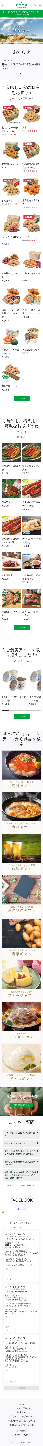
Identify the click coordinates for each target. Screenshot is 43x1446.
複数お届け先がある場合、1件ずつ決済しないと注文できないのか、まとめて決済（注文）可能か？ (20, 1175)
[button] (20, 73)
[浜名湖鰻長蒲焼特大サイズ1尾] (31, 488)
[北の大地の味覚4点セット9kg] (31, 150)
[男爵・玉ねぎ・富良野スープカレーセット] (11, 296)
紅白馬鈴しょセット (10, 275)
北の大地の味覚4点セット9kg (30, 166)
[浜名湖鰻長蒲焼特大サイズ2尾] (11, 525)
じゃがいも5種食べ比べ (11, 239)
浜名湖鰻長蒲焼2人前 (11, 468)
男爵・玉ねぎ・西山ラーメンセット (31, 311)
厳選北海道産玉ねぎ (31, 202)
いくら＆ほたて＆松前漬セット (31, 577)
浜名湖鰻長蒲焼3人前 (30, 468)
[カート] (40, 4)
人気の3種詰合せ (30, 350)
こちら (21, 1185)
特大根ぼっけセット (10, 613)
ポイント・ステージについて (16, 1143)
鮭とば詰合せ (8, 575)
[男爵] (31, 114)
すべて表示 (21, 398)
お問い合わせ (21, 1434)
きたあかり (7, 200)
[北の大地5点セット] (11, 150)
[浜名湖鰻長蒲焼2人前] (11, 452)
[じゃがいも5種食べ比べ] (11, 223)
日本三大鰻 (7, 502)
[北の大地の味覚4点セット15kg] (11, 114)
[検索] (35, 4)
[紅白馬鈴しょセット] (11, 259)
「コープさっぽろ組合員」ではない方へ (20, 1134)
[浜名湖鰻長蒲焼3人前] (31, 452)
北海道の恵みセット (31, 275)
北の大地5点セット (11, 164)
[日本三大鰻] (11, 488)
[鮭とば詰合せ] (11, 561)
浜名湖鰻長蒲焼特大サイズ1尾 (31, 504)
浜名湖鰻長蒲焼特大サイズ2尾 (10, 541)
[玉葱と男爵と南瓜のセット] (11, 336)
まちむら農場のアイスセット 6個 (14, 699)
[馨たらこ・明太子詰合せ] (31, 598)
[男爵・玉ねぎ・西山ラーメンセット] (31, 296)
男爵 (24, 127)
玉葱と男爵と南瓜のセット (10, 352)
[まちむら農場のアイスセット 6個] (15, 680)
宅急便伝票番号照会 (21, 1105)
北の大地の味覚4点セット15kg (10, 129)
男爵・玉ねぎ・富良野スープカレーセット (10, 313)
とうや (25, 237)
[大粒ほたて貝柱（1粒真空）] (31, 525)
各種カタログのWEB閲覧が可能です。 (21, 66)
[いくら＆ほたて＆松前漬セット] (31, 561)
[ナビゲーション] (2, 4)
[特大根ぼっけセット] (11, 598)
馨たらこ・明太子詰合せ (31, 613)
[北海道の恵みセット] (31, 259)
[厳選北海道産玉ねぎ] (31, 186)
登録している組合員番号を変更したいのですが (20, 1163)
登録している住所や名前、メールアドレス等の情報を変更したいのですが (20, 1152)
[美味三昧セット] (11, 372)
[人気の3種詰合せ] (31, 336)
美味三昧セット (9, 386)
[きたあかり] (11, 186)
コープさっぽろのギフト (21, 1223)
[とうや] (31, 223)
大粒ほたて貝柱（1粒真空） (31, 541)
